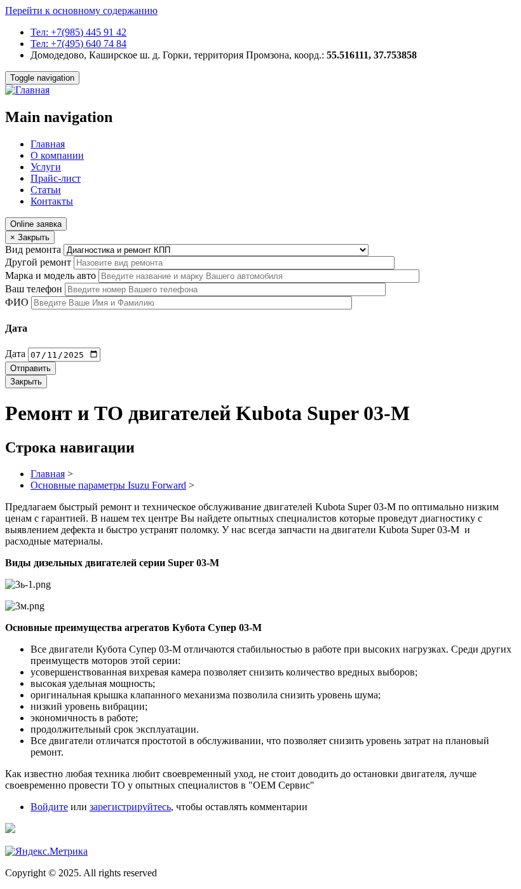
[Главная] (27, 90)
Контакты (51, 201)
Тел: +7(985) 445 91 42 (78, 32)
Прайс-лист (55, 178)
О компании (57, 155)
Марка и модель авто (50, 275)
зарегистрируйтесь (130, 806)
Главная (47, 144)
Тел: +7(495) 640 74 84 (78, 43)
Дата (15, 354)
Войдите (49, 806)
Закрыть (26, 381)
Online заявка (36, 224)
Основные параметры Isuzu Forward (108, 485)
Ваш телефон (33, 288)
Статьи (45, 189)
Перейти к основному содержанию (81, 10)
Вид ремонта (33, 249)
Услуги (45, 166)
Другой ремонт (38, 262)
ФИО (17, 302)
